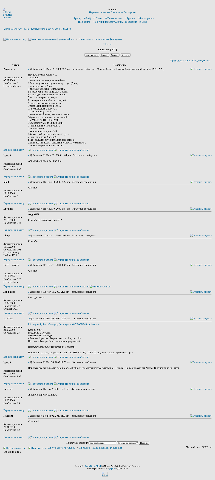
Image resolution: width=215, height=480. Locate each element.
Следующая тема (201, 60)
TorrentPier (89, 466)
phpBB (112, 468)
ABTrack (97, 466)
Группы (131, 18)
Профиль (85, 21)
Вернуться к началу (13, 149)
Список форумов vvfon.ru (61, 39)
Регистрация (147, 18)
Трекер (77, 18)
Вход (144, 21)
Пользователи (114, 18)
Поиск (99, 18)
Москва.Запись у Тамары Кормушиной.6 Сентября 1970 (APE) (37, 29)
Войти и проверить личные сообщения (116, 21)
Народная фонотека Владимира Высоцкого (112, 12)
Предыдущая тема (180, 60)
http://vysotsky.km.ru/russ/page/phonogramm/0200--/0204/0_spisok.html (64, 324)
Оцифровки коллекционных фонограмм (100, 39)
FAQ (88, 18)
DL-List (107, 44)
